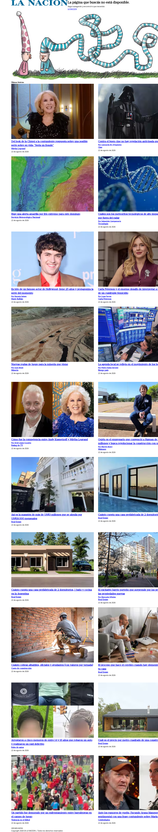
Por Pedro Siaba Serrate (108, 367)
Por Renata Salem (19, 296)
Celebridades (104, 820)
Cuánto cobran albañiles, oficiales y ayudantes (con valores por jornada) (52, 665)
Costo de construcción (21, 668)
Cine (100, 147)
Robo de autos (17, 748)
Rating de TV (17, 446)
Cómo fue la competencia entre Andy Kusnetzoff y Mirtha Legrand (49, 439)
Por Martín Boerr (105, 447)
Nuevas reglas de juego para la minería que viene (39, 364)
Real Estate (16, 522)
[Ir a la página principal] (39, 5)
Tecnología (103, 224)
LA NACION (72, 9)
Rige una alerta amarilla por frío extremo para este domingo (45, 214)
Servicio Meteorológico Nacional (25, 217)
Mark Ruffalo (17, 299)
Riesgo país (103, 370)
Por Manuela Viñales (107, 597)
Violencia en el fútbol (20, 820)
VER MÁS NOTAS (17, 828)
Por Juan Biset (17, 367)
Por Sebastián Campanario (109, 221)
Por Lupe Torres (104, 296)
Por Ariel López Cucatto (21, 443)
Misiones (102, 449)
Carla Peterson (104, 299)
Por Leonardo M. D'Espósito (110, 145)
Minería (14, 370)
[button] (52, 112)
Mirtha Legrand (18, 149)
